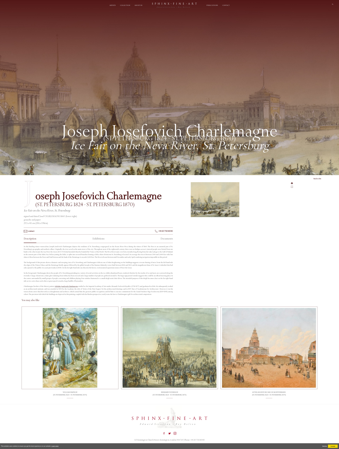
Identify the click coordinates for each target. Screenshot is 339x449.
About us (138, 5)
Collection (125, 5)
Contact (226, 5)
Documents (167, 238)
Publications (212, 5)
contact (31, 231)
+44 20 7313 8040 (165, 231)
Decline (324, 446)
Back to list (317, 179)
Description (30, 238)
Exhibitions (98, 238)
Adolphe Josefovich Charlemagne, (66, 286)
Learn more (55, 446)
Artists (112, 5)
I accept (332, 446)
